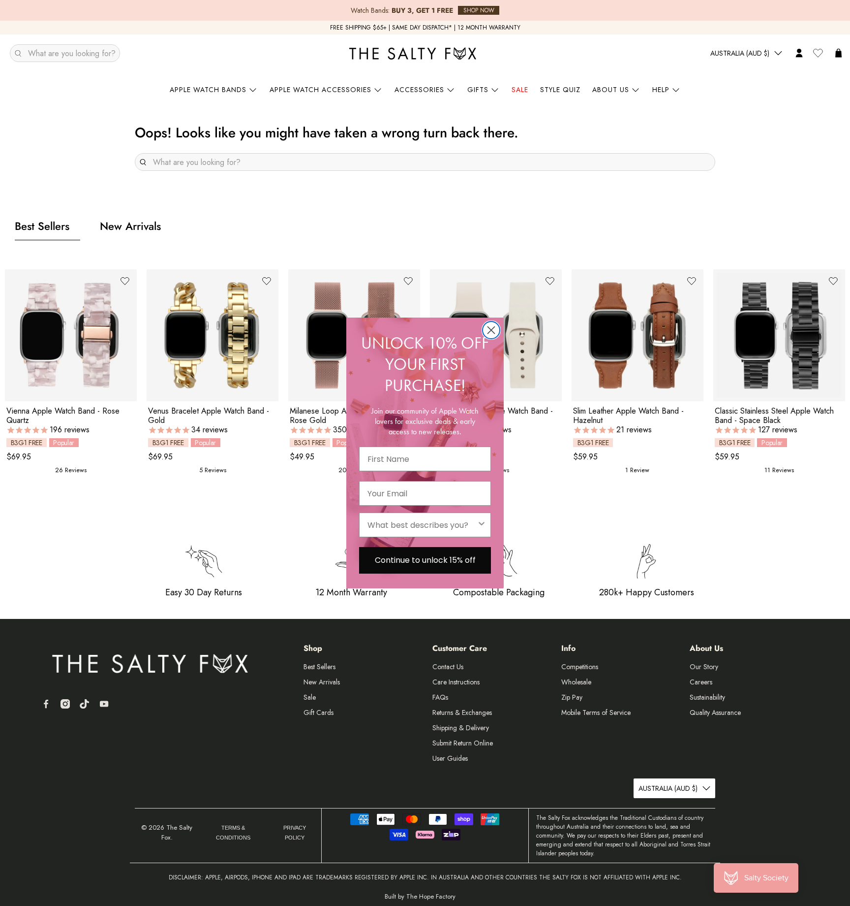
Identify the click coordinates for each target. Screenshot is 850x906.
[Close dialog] (491, 330)
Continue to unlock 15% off (425, 560)
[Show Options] (481, 525)
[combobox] (422, 525)
